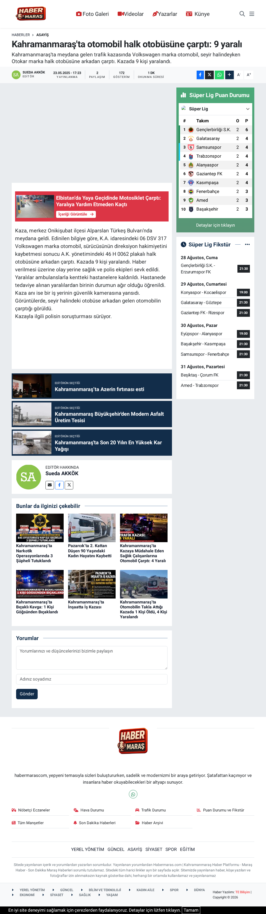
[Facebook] (59, 485)
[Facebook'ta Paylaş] (200, 75)
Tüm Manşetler (31, 823)
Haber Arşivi (152, 823)
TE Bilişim (242, 892)
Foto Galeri (96, 14)
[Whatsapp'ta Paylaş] (219, 75)
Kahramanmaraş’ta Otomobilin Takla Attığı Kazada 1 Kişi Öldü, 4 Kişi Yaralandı (143, 610)
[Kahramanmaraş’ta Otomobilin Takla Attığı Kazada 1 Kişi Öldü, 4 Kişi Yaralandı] (144, 583)
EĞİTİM (187, 849)
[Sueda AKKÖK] (28, 476)
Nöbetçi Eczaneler (34, 810)
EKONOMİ (27, 895)
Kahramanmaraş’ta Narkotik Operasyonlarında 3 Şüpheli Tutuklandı (34, 553)
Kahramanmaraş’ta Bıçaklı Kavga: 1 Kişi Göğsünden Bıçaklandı (37, 607)
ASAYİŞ (42, 35)
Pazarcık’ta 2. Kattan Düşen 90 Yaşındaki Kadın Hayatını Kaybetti (89, 550)
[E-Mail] (49, 485)
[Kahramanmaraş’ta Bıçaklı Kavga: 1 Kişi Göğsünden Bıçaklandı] (40, 583)
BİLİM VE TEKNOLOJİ (104, 890)
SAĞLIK (84, 895)
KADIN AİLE (145, 890)
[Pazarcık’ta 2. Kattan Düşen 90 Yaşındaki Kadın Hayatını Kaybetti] (92, 527)
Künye (202, 14)
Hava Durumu (92, 810)
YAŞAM (111, 895)
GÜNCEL (116, 849)
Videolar (134, 14)
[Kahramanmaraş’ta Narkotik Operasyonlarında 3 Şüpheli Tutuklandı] (40, 527)
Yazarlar (167, 14)
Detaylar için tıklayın (215, 225)
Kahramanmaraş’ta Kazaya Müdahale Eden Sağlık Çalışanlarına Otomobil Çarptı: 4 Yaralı (143, 553)
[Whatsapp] (133, 794)
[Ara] (242, 14)
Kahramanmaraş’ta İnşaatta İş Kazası (86, 604)
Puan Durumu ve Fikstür (223, 810)
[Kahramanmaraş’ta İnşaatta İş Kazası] (92, 583)
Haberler (21, 35)
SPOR (171, 849)
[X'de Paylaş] (209, 75)
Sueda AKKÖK (61, 473)
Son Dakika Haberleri (97, 823)
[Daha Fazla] (229, 75)
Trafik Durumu (153, 810)
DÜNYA (199, 890)
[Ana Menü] (251, 14)
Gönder (27, 693)
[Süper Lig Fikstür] (247, 244)
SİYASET (153, 849)
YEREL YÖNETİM (87, 849)
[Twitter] (69, 485)
